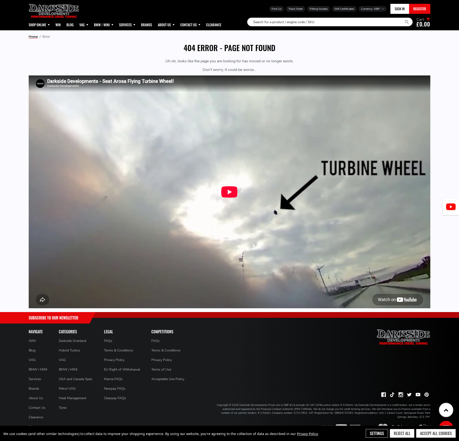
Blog (32, 350)
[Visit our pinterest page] (426, 394)
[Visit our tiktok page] (392, 394)
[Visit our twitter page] (409, 394)
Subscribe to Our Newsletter (53, 318)
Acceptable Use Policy (167, 379)
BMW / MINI (38, 369)
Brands (34, 388)
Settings (377, 433)
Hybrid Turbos (69, 350)
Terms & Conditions (118, 350)
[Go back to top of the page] (446, 410)
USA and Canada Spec (76, 379)
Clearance (36, 417)
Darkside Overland (72, 341)
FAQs (108, 341)
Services (35, 379)
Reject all (402, 433)
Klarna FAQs (113, 379)
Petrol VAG (67, 388)
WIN (32, 341)
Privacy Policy (114, 360)
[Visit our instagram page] (400, 394)
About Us (36, 398)
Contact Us (37, 407)
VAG (32, 360)
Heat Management (72, 398)
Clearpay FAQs (115, 398)
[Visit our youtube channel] (418, 394)
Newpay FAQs (115, 388)
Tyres (63, 407)
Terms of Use (161, 369)
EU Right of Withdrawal (122, 369)
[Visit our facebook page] (383, 394)
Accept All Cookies (436, 433)
